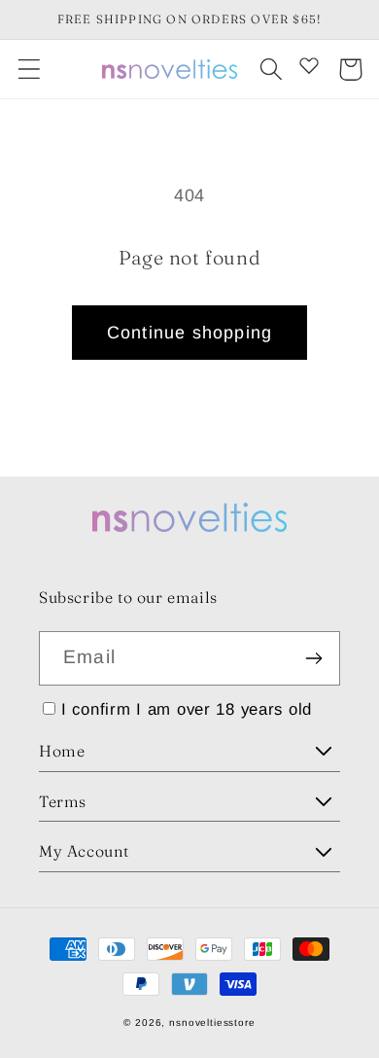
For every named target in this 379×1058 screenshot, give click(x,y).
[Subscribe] (313, 658)
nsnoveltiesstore (212, 1022)
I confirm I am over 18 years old (186, 709)
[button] (29, 69)
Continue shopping (189, 332)
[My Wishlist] (309, 65)
